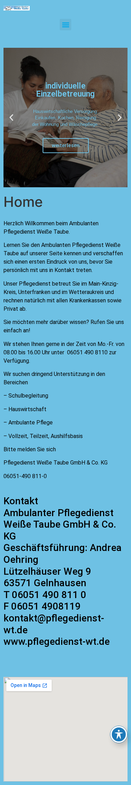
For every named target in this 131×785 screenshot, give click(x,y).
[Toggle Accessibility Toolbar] (118, 734)
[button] (65, 24)
